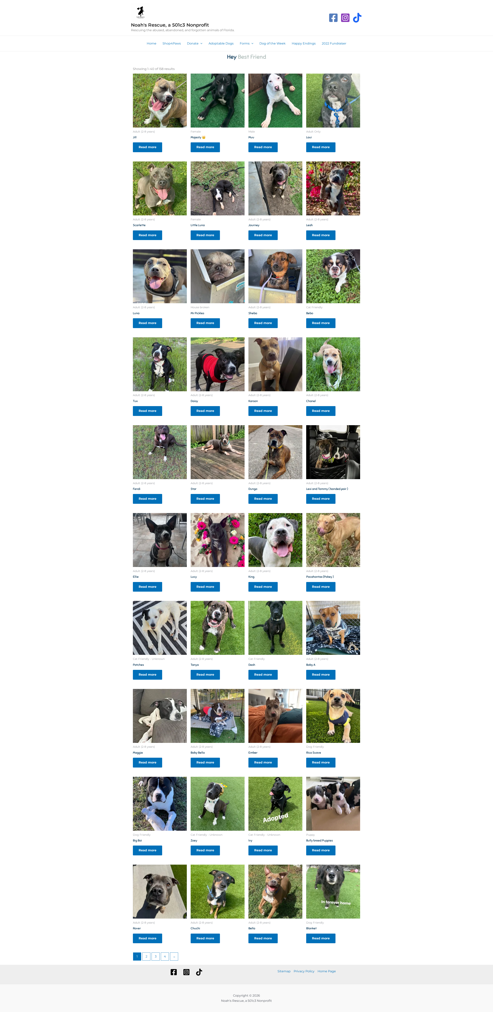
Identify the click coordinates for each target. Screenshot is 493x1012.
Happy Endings (304, 43)
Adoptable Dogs (221, 43)
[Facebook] (333, 18)
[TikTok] (357, 18)
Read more (147, 147)
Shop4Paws (172, 43)
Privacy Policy (304, 971)
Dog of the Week (272, 43)
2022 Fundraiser (334, 43)
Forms (245, 43)
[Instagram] (345, 18)
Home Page (327, 971)
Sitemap (284, 971)
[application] (200, 43)
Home (151, 43)
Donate (193, 43)
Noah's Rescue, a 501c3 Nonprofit (170, 25)
